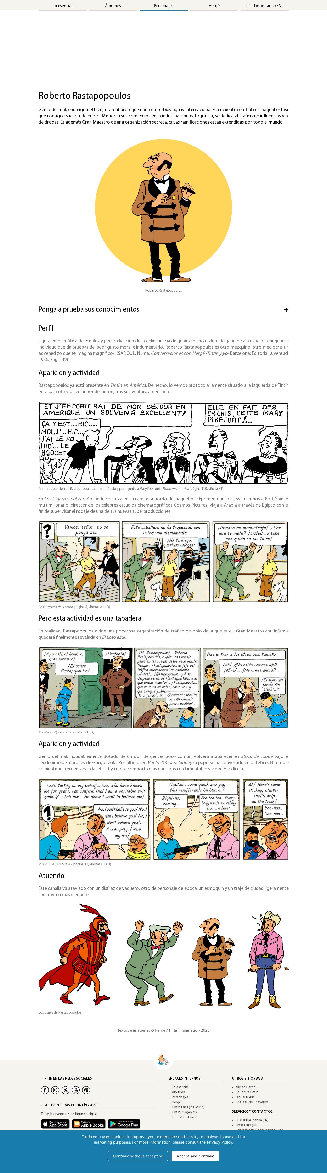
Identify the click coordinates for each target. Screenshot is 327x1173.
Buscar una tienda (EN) (252, 1120)
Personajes (163, 6)
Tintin (184, 1112)
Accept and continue (195, 1156)
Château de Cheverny (252, 1102)
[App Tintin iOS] (56, 1126)
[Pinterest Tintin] (86, 1090)
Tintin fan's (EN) (268, 6)
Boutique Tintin (247, 1092)
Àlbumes (113, 6)
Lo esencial (62, 6)
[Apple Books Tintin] (90, 1126)
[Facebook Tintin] (45, 1090)
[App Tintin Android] (125, 1126)
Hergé (214, 6)
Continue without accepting (138, 1156)
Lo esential (180, 1087)
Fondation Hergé (184, 1117)
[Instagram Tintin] (55, 1090)
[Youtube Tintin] (76, 1090)
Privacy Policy (219, 1142)
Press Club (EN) (247, 1125)
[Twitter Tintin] (65, 1090)
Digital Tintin (245, 1097)
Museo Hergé (245, 1087)
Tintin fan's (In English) (188, 1107)
